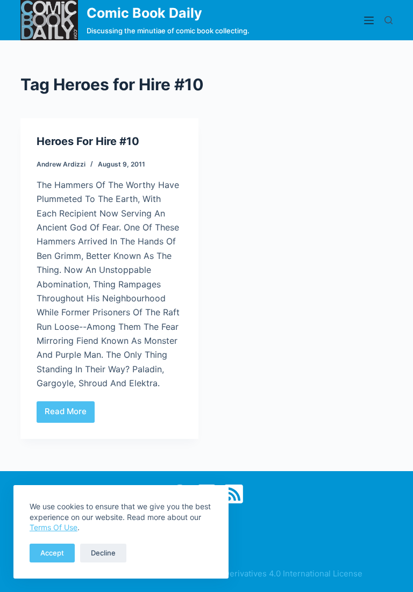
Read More (69, 414)
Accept (52, 552)
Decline (103, 552)
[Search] (388, 20)
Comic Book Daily (144, 13)
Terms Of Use (53, 527)
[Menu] (369, 20)
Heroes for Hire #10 (88, 141)
